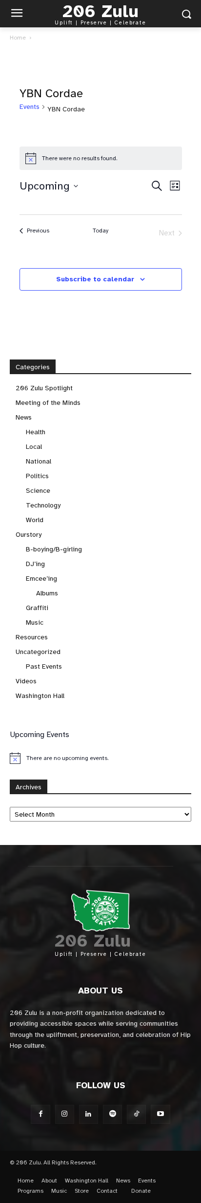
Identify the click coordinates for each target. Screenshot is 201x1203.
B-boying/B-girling (54, 549)
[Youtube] (160, 1114)
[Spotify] (112, 1114)
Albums (47, 593)
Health (35, 432)
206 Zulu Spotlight (44, 388)
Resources (32, 637)
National (38, 461)
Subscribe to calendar (95, 279)
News (24, 417)
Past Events (44, 666)
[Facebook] (40, 1114)
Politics (37, 476)
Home (18, 37)
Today (100, 230)
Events (30, 107)
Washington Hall (40, 696)
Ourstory (28, 534)
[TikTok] (136, 1114)
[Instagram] (64, 1114)
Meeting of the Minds (48, 403)
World (34, 520)
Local (34, 447)
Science (38, 490)
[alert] (101, 158)
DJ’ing (35, 564)
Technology (43, 505)
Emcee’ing (41, 578)
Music (34, 622)
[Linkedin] (88, 1114)
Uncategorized (38, 652)
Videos (26, 681)
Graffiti (37, 608)
